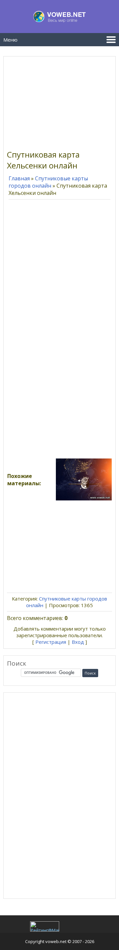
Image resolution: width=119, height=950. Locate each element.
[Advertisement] (59, 101)
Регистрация (50, 642)
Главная (19, 178)
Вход (78, 642)
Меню (10, 39)
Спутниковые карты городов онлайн (48, 182)
